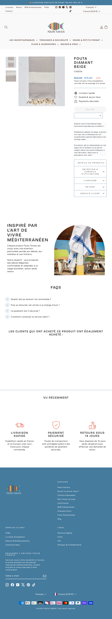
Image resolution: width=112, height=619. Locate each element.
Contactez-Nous (12, 545)
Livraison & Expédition (15, 537)
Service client (90, 193)
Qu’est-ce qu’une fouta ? (68, 491)
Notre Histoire (64, 487)
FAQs (46, 7)
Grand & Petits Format (87, 40)
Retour (19, 7)
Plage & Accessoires (44, 44)
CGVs (60, 537)
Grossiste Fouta (64, 511)
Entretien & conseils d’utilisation (90, 171)
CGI (59, 541)
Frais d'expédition (95, 81)
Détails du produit (90, 163)
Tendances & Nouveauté (54, 40)
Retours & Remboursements (17, 541)
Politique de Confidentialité (69, 545)
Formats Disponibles (66, 495)
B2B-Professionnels (33, 7)
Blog (59, 519)
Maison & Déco (70, 44)
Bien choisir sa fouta (66, 499)
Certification (63, 503)
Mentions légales (65, 533)
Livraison (9, 7)
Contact (9, 11)
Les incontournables (22, 40)
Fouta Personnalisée (66, 515)
